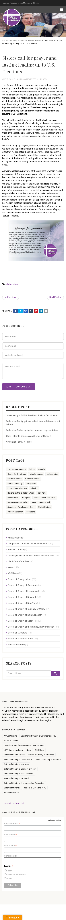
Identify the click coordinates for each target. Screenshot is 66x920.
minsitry (34, 488)
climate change (36, 474)
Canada (41, 469)
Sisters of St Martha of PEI (20, 638)
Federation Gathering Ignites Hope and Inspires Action (32, 430)
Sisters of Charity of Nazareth (22, 597)
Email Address (12, 823)
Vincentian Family (15, 512)
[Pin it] (36, 311)
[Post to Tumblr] (31, 311)
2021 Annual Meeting (17, 469)
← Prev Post (11, 297)
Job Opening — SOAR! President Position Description (31, 415)
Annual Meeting (15, 538)
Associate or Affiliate (16, 874)
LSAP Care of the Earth (19, 561)
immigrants (31, 483)
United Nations (44, 507)
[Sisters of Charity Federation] (12, 17)
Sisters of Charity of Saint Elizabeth (25, 615)
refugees (26, 498)
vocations (31, 512)
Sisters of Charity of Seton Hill (22, 621)
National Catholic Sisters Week (21, 493)
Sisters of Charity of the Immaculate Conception (31, 627)
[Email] (46, 311)
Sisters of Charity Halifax (20, 579)
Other (9, 878)
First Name (10, 834)
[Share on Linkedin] (41, 311)
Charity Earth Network (17, 474)
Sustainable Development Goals (21, 507)
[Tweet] (20, 311)
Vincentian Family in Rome (19, 442)
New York (41, 493)
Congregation (10, 856)
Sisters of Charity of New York (22, 603)
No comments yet (27, 79)
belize (32, 469)
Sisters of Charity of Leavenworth (24, 591)
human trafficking (15, 483)
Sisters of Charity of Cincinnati (22, 585)
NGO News (13, 573)
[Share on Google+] (25, 311)
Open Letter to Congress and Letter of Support (28, 436)
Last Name (10, 845)
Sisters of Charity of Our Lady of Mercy (26, 609)
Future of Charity (14, 479)
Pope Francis (13, 498)
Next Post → (55, 297)
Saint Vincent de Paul (41, 502)
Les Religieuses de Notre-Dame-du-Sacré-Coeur (31, 555)
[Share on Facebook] (15, 311)
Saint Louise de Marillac (18, 502)
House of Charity (32, 479)
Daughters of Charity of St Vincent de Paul (28, 543)
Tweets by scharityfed (13, 803)
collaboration (11, 284)
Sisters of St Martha (17, 633)
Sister (9, 870)
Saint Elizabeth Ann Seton (45, 498)
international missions (17, 488)
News (45, 79)
